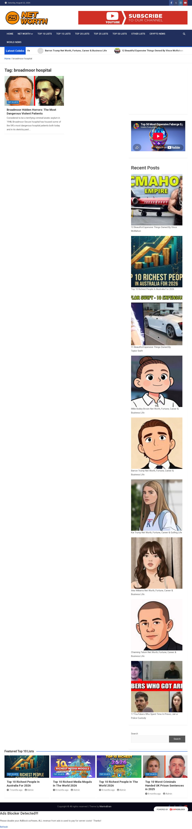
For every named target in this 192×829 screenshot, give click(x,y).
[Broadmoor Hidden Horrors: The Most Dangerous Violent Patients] (34, 91)
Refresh (4, 827)
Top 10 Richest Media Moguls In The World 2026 (72, 783)
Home (10, 33)
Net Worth (24, 33)
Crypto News (157, 33)
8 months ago (62, 790)
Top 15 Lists (63, 33)
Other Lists (138, 33)
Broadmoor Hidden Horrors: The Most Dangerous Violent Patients (31, 111)
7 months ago (15, 790)
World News (14, 42)
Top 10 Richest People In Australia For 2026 (152, 289)
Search (134, 733)
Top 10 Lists (45, 33)
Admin (30, 790)
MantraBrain (105, 806)
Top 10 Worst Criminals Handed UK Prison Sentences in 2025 (164, 785)
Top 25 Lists (101, 33)
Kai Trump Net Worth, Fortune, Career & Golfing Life (156, 532)
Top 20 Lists (82, 33)
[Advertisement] (158, 91)
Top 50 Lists (119, 33)
